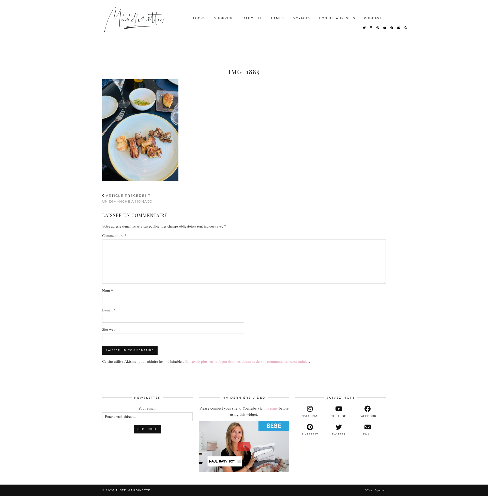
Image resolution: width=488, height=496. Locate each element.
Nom (107, 290)
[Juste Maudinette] (135, 24)
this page (271, 408)
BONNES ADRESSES (337, 18)
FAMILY (278, 18)
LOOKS (199, 18)
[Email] (399, 28)
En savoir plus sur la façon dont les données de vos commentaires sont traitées (247, 361)
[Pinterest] (378, 28)
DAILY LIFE (253, 18)
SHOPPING (224, 18)
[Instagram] (371, 28)
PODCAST (373, 18)
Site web (109, 329)
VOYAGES (302, 18)
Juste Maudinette (133, 490)
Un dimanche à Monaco (127, 198)
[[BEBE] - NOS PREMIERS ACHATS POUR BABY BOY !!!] (244, 446)
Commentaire (114, 235)
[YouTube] (385, 28)
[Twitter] (364, 28)
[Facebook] (392, 28)
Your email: (147, 408)
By (375, 490)
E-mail (109, 309)
